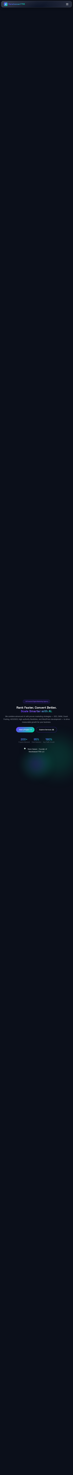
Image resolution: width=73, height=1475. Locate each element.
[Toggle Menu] (67, 4)
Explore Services (45, 730)
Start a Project (24, 730)
